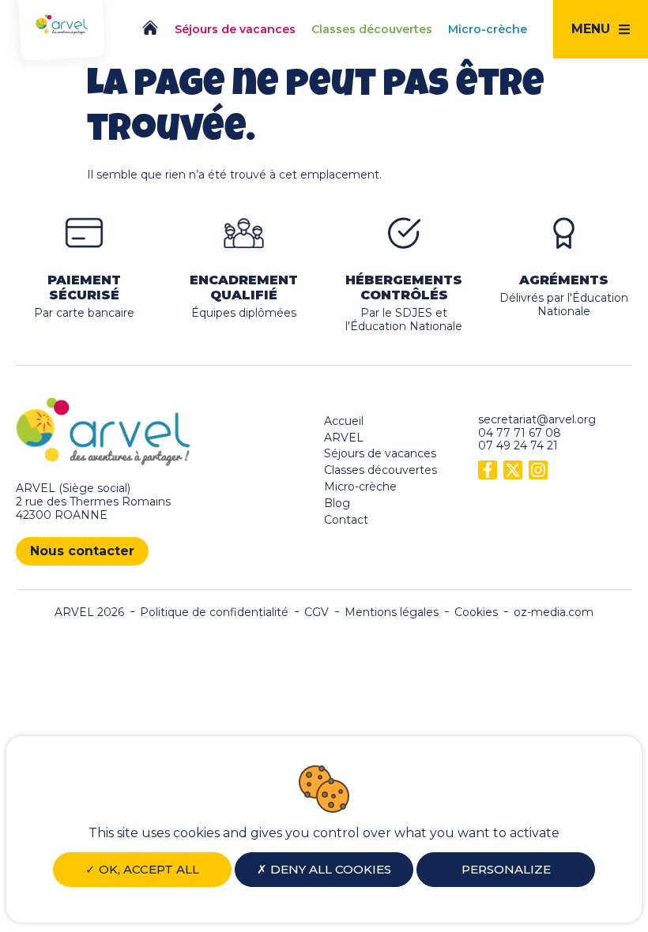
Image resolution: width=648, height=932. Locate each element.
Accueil (344, 421)
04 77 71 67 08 (519, 433)
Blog (337, 503)
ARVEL (344, 437)
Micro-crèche (360, 486)
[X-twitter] (512, 469)
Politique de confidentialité (214, 612)
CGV (316, 612)
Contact (346, 520)
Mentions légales (392, 612)
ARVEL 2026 (89, 612)
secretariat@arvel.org (537, 419)
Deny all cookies (329, 869)
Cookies (476, 612)
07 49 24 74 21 (518, 445)
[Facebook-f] (487, 469)
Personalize (506, 869)
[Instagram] (538, 469)
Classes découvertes (380, 470)
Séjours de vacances (380, 453)
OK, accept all (147, 869)
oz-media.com (553, 612)
